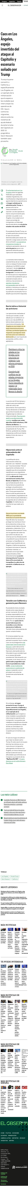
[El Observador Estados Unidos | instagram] (23, 1124)
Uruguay (4, 1)
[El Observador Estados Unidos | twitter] (17, 1124)
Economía (15, 1133)
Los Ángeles (5, 876)
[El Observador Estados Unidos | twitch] (26, 1130)
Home (2, 1133)
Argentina (4, 1140)
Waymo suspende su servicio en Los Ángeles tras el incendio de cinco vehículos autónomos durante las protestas (13, 913)
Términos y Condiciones (4, 1180)
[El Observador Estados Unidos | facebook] (20, 1124)
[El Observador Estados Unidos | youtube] (26, 1124)
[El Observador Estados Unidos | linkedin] (23, 1127)
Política (8, 1133)
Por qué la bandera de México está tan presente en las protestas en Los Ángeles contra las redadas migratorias (13, 903)
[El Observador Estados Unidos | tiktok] (19, 1127)
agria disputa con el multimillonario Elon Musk (15, 761)
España (11, 1140)
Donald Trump (15, 876)
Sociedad (4, 1135)
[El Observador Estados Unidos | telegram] (23, 1130)
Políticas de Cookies (4, 1173)
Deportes (15, 1138)
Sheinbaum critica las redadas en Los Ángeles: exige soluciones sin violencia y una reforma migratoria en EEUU (13, 893)
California (15, 879)
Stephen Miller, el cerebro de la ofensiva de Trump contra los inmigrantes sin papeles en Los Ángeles (12, 908)
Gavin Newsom (6, 879)
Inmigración (12, 1135)
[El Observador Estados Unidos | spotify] (26, 1127)
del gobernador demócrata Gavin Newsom (15, 645)
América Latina (6, 1138)
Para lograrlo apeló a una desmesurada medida (15, 418)
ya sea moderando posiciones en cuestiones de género (15, 668)
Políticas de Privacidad (4, 1177)
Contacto (3, 1184)
